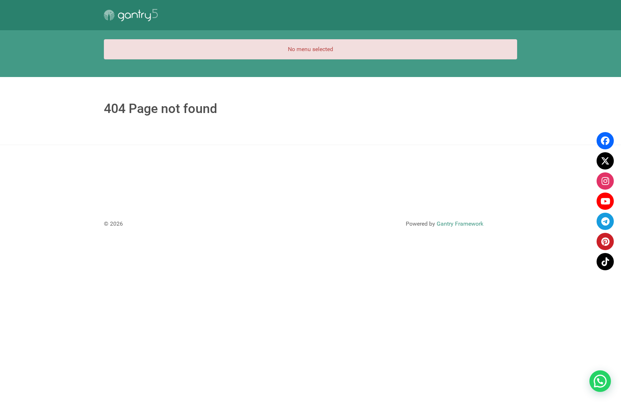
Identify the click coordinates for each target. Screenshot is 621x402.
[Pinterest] (605, 241)
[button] (600, 381)
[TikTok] (605, 261)
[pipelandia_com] (605, 181)
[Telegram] (605, 221)
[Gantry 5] (131, 15)
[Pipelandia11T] (605, 161)
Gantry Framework (460, 223)
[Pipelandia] (605, 140)
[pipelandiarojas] (605, 201)
